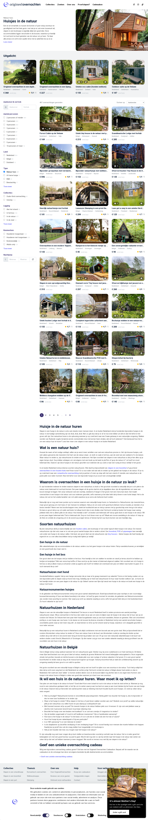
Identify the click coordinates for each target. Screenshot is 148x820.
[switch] (68, 815)
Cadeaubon (97, 4)
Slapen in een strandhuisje (13, 772)
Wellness (30, 776)
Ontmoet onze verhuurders (61, 780)
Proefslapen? (84, 4)
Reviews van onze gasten (60, 776)
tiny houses (112, 534)
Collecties (50, 4)
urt (16, 780)
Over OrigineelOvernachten (61, 772)
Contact (77, 780)
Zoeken (60, 4)
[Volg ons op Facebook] (134, 4)
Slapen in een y (9, 780)
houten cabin (81, 529)
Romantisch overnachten (36, 772)
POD (119, 531)
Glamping (30, 780)
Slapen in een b (9, 776)
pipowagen (127, 531)
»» (70, 415)
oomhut (18, 776)
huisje (36, 776)
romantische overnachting (68, 473)
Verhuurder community (106, 780)
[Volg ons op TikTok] (143, 4)
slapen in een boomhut (117, 468)
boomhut (112, 531)
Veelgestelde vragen (81, 776)
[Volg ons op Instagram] (138, 4)
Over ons (71, 4)
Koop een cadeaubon (82, 772)
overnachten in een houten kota (53, 471)
